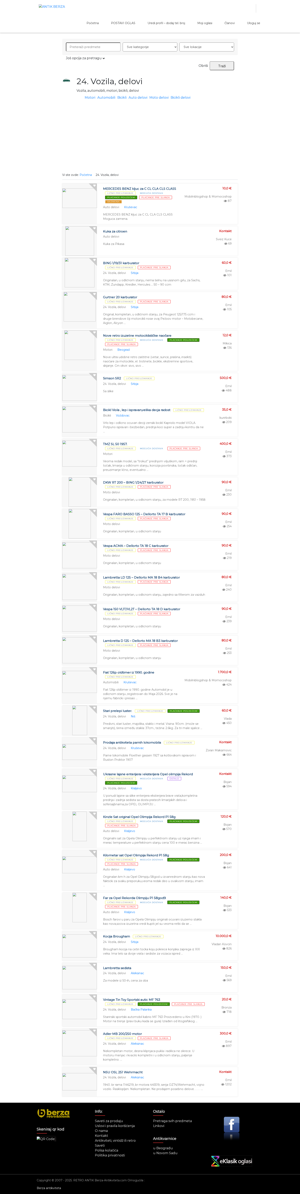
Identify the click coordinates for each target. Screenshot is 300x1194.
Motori (90, 97)
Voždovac (123, 415)
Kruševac (130, 207)
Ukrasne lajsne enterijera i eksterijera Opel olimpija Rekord (148, 774)
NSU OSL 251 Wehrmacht (123, 1072)
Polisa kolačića (106, 1150)
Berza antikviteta (49, 1188)
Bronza (226, 1007)
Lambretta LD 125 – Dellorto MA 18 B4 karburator (141, 577)
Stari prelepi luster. (117, 711)
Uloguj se (253, 23)
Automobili (106, 97)
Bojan (227, 782)
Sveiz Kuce (224, 239)
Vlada (228, 718)
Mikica (227, 343)
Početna (93, 23)
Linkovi (158, 1126)
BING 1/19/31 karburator (121, 263)
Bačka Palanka (141, 1009)
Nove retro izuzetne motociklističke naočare (137, 335)
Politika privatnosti (110, 1155)
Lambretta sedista (117, 968)
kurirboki (226, 418)
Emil (228, 271)
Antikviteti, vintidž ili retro (115, 1141)
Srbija (134, 273)
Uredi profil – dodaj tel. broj (166, 23)
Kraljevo (136, 788)
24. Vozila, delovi (114, 273)
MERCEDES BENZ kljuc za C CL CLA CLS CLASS (139, 189)
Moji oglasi (204, 23)
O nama (101, 1131)
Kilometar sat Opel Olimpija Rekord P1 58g (136, 855)
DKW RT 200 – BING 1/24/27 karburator (133, 482)
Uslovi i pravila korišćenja (115, 1126)
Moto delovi (159, 97)
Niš (133, 716)
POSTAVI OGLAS (123, 23)
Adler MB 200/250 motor (122, 1034)
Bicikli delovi (180, 97)
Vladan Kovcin (222, 944)
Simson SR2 (112, 378)
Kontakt (101, 1136)
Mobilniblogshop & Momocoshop (208, 196)
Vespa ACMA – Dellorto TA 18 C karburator (135, 546)
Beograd (123, 350)
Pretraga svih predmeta (172, 1121)
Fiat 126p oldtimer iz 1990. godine (128, 672)
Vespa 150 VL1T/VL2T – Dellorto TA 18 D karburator (141, 609)
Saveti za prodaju (109, 1121)
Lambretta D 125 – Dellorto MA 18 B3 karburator (140, 641)
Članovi (229, 23)
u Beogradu (163, 1148)
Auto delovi (138, 97)
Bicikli (122, 97)
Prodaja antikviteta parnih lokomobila (132, 742)
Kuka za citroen (115, 231)
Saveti (100, 1145)
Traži (222, 66)
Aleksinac (137, 973)
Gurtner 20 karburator (120, 297)
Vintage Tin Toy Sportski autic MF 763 (131, 1000)
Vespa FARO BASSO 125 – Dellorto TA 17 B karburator (144, 514)
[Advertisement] (150, 138)
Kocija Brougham (116, 936)
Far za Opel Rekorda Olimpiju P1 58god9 (134, 898)
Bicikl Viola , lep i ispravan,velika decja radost (136, 410)
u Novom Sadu (165, 1153)
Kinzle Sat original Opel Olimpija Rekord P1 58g (139, 817)
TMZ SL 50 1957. (115, 444)
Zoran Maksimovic (219, 750)
